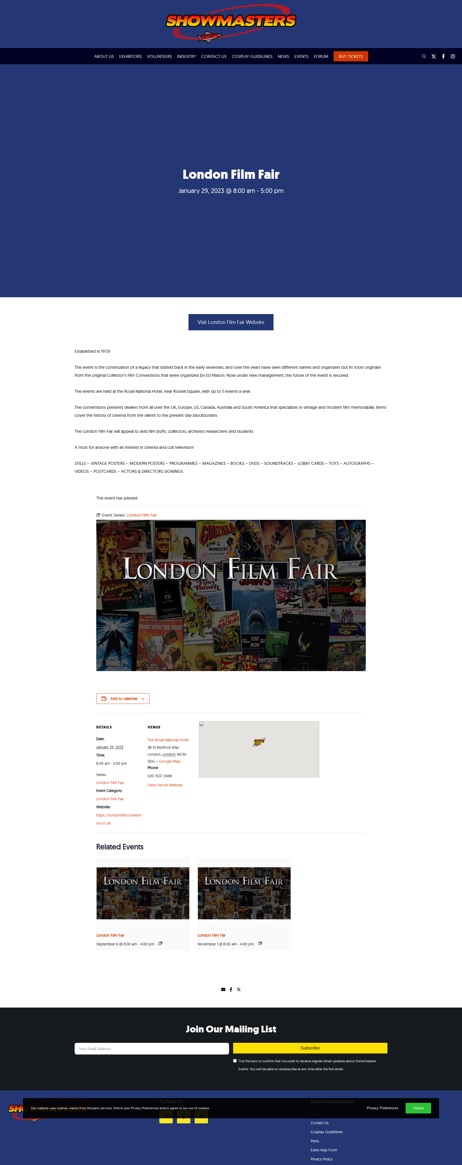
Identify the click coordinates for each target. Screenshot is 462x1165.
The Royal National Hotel (168, 740)
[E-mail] (223, 989)
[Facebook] (441, 56)
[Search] (421, 56)
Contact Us (320, 1122)
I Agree (418, 1108)
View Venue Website (165, 785)
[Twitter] (431, 56)
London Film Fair (110, 782)
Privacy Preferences (382, 1108)
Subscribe (310, 1048)
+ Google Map (168, 761)
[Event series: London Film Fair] (160, 943)
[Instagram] (450, 56)
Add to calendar (123, 698)
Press (315, 1141)
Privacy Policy (322, 1159)
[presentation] (143, 893)
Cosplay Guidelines (327, 1132)
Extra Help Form (324, 1150)
